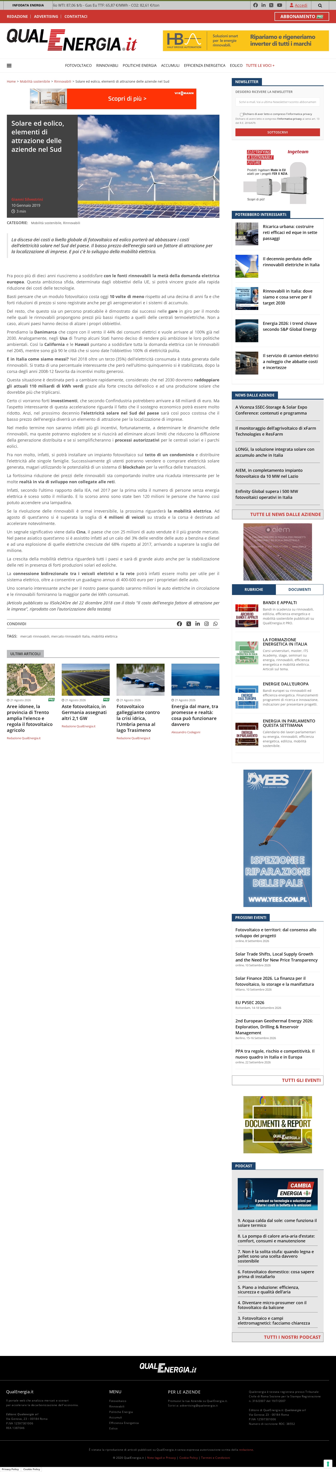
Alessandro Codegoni (185, 732)
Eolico (236, 65)
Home (11, 81)
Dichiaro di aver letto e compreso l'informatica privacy (277, 114)
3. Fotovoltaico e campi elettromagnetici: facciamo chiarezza (274, 1320)
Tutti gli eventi (301, 1080)
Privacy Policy (10, 1469)
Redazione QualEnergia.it (24, 738)
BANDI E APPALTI (280, 602)
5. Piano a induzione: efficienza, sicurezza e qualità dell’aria (268, 1290)
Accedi (301, 5)
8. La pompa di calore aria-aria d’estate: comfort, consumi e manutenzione (276, 1238)
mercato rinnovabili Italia (70, 636)
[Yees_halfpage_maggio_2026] (277, 838)
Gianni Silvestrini (27, 199)
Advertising (46, 16)
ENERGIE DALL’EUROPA (286, 684)
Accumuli (170, 65)
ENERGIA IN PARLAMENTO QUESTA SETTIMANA (289, 723)
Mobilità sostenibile (35, 81)
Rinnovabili (107, 65)
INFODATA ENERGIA (28, 5)
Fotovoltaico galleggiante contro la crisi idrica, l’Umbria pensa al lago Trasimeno (138, 718)
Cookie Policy (188, 1458)
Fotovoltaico (78, 65)
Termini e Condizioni (215, 1458)
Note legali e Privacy (161, 1458)
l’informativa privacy (289, 118)
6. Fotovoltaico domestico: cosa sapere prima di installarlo (276, 1274)
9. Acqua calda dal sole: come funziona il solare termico (277, 1223)
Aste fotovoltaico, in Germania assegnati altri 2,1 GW (84, 712)
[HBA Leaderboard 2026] (246, 40)
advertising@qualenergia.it (199, 1405)
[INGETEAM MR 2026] (277, 175)
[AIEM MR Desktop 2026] (277, 551)
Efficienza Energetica (204, 65)
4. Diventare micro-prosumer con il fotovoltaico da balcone (272, 1305)
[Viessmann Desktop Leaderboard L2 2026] (113, 98)
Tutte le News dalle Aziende (285, 514)
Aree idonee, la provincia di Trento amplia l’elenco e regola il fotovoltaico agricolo (30, 718)
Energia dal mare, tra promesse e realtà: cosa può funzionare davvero (194, 715)
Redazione (17, 16)
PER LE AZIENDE (184, 1392)
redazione (246, 1450)
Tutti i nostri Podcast (292, 1337)
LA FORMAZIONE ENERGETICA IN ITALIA (285, 642)
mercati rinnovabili (34, 636)
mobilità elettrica (104, 636)
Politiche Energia (140, 65)
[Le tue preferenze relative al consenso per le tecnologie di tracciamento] (328, 1464)
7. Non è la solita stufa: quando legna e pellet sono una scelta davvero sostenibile (276, 1256)
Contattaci (75, 16)
